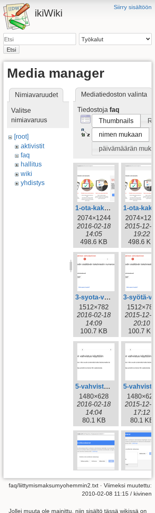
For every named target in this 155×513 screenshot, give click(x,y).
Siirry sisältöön (133, 7)
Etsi (11, 49)
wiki (26, 173)
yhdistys (33, 182)
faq (25, 155)
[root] (21, 136)
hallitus (31, 164)
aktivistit (32, 146)
